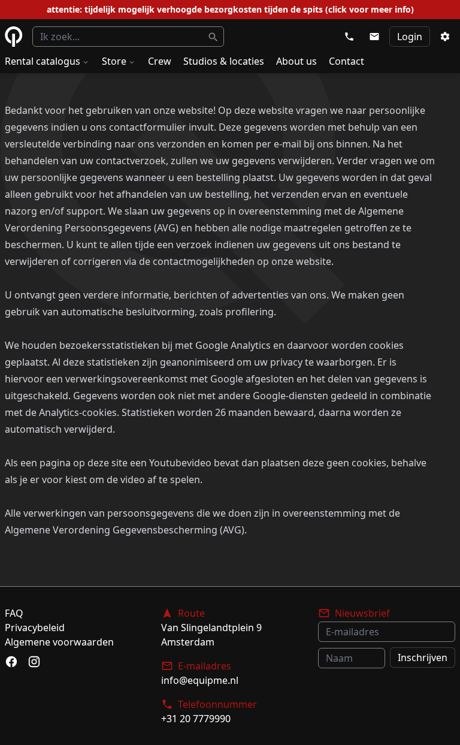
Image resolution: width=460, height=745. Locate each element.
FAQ (14, 613)
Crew (159, 61)
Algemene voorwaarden (59, 642)
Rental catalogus (42, 61)
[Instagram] (34, 662)
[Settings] (445, 37)
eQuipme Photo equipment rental (14, 36)
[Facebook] (11, 662)
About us (296, 61)
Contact (346, 61)
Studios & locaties (223, 61)
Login (409, 36)
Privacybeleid (35, 627)
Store (114, 61)
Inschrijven (422, 657)
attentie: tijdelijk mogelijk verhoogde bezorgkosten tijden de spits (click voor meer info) (230, 9)
